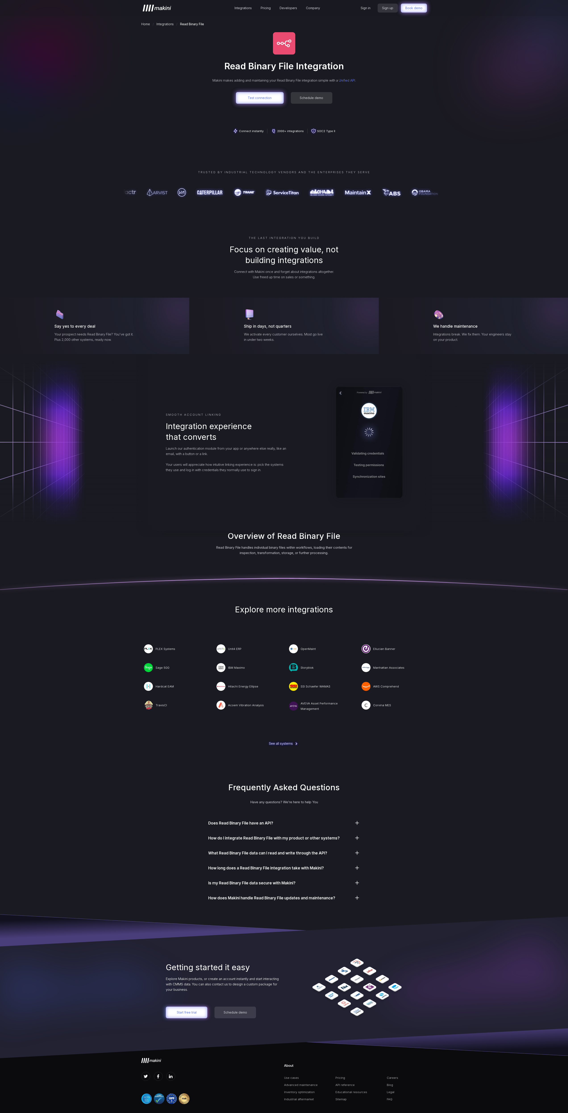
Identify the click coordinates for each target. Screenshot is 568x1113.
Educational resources (351, 1092)
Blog (390, 1085)
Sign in (365, 8)
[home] (157, 8)
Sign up (387, 8)
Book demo (413, 8)
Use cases (291, 1077)
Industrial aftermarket (299, 1099)
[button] (243, 8)
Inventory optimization (299, 1092)
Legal (390, 1092)
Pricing (266, 8)
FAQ (389, 1099)
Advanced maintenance (301, 1085)
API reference (345, 1085)
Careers (392, 1077)
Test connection (260, 98)
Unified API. (347, 80)
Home (145, 24)
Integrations (243, 8)
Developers (288, 8)
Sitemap (341, 1099)
